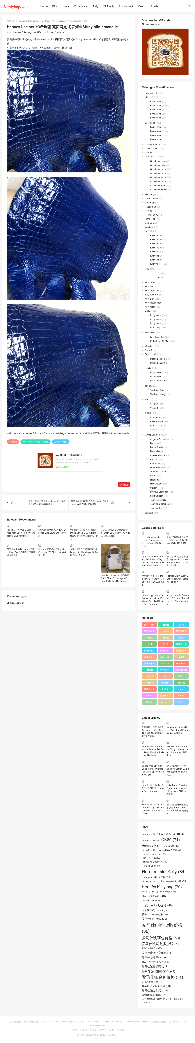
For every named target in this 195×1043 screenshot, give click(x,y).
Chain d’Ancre (151, 148)
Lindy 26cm (155, 315)
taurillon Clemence (165, 683)
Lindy (95, 6)
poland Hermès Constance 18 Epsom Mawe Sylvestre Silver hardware (178, 600)
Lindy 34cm (155, 323)
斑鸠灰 (165, 689)
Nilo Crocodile (75, 20)
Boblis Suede (156, 447)
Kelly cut (154, 251)
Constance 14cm (158, 169)
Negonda (154, 479)
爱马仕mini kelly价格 (149, 625)
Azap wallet (155, 417)
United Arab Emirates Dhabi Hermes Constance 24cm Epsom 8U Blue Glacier (153, 770)
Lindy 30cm (155, 319)
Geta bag (149, 202)
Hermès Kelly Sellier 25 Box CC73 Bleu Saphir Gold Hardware (153, 788)
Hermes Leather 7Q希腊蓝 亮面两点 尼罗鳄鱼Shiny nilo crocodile (98, 433)
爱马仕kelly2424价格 (177, 1021)
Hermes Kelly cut (181, 696)
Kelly (66, 6)
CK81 (155, 840)
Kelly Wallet (155, 263)
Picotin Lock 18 (157, 358)
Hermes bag (181, 669)
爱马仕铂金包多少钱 (149, 664)
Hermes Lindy (149, 677)
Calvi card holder (153, 144)
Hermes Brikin (149, 850)
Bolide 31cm (156, 135)
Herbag (148, 210)
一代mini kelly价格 (149, 644)
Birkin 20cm (155, 101)
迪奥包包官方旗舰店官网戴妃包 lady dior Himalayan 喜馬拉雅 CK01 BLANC (84, 552)
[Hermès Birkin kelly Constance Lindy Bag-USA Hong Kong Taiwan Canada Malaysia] (16, 6)
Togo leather (156, 507)
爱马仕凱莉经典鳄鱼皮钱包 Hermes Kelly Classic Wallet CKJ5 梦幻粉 (177, 541)
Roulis (154, 6)
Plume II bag (156, 425)
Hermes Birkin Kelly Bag (90, 1021)
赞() (124, 484)
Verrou (142, 6)
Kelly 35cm (155, 247)
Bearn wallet (151, 92)
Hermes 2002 (151, 214)
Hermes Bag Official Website (136, 1021)
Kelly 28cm (155, 239)
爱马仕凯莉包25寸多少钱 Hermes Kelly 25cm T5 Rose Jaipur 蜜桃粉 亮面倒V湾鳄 (153, 731)
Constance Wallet (158, 189)
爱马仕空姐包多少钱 (165, 670)
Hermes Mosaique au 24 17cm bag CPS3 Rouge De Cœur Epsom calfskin (153, 809)
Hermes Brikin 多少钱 (149, 696)
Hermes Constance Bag (112, 1021)
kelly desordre (151, 294)
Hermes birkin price (51, 1021)
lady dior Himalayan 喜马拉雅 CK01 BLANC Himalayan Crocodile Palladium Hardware (115, 578)
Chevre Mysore (157, 455)
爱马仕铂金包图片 (150, 982)
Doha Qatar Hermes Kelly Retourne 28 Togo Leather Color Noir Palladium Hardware (153, 561)
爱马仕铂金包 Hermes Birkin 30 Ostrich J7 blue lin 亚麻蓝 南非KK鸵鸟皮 (178, 770)
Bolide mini (155, 139)
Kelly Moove (151, 306)
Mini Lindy (155, 327)
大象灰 (181, 656)
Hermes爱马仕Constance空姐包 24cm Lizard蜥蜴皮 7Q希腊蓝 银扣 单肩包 (115, 532)
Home (44, 6)
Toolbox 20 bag (157, 390)
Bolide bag (150, 122)
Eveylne (148, 194)
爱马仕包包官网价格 (158, 1021)
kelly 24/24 (150, 268)
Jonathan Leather (158, 471)
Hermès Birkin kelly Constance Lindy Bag (33, 20)
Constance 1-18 (158, 161)
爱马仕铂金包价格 (149, 632)
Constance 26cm (158, 181)
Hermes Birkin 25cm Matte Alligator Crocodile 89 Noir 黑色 (177, 578)
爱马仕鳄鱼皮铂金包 (149, 689)
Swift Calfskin (156, 495)
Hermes (165, 637)
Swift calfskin (181, 638)
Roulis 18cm (156, 372)
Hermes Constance (149, 670)
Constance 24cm (158, 177)
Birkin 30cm (155, 109)
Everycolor (155, 463)
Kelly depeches (152, 290)
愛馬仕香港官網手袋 (32, 1021)
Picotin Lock (126, 6)
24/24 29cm (156, 277)
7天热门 (83, 1030)
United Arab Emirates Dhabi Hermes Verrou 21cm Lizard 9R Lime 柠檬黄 (177, 789)
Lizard (153, 475)
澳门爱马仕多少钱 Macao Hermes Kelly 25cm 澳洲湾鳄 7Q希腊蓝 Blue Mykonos (21, 532)
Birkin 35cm (155, 113)
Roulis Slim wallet (158, 380)
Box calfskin (156, 451)
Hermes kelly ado (97, 1025)
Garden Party (151, 198)
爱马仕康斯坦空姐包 (149, 651)
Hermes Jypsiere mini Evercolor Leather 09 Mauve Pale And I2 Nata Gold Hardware (153, 600)
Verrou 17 (155, 403)
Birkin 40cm (155, 117)
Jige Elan (149, 222)
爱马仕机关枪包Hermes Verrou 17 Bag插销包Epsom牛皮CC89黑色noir (153, 580)
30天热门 (74, 1030)
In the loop (150, 218)
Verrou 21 (155, 407)
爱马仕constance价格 (181, 677)
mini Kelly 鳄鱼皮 (168, 891)
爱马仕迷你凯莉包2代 (181, 644)
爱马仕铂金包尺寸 (149, 657)
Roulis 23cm (156, 376)
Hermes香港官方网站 (69, 1021)
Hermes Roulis (181, 689)
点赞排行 (111, 1030)
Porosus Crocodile (159, 491)
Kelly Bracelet (156, 421)
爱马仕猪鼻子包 (181, 651)
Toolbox (148, 385)
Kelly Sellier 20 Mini (159, 341)
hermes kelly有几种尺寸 (181, 683)
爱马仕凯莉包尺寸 (165, 696)
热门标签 (121, 1030)
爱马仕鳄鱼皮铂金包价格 (149, 683)
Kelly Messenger (153, 302)
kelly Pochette (157, 336)
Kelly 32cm (155, 243)
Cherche (149, 152)
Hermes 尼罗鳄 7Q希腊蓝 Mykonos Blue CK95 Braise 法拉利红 (52, 532)
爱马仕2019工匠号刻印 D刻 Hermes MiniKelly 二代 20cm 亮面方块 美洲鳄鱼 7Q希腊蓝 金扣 (84, 534)
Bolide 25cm (156, 127)
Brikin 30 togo (165, 664)
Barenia (154, 443)
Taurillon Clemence (159, 503)
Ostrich (153, 487)
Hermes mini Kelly (165, 625)
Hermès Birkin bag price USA (27, 32)
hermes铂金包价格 (181, 664)
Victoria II (154, 429)
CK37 (145, 840)
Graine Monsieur (158, 467)
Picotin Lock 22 (157, 362)
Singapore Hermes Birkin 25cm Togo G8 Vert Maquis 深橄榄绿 (178, 729)
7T (145, 834)
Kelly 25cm (155, 235)
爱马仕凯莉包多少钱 (149, 638)
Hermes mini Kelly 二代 (165, 677)
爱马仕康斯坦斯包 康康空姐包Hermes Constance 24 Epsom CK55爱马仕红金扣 (177, 561)
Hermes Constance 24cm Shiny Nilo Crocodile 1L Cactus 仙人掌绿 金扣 (177, 751)
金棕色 (181, 701)
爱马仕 (148, 412)
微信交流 (102, 1030)
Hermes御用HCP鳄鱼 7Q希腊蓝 (35, 441)
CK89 (181, 624)
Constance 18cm (158, 173)
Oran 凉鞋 (150, 350)
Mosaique (149, 346)
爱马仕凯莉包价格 (181, 632)
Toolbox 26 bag (157, 394)
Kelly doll (154, 255)
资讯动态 (149, 512)
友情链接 (92, 1030)
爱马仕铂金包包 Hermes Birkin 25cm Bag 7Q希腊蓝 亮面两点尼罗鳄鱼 (21, 552)
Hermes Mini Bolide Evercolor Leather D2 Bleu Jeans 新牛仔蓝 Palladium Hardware (153, 751)
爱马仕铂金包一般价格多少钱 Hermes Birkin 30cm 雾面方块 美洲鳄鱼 (177, 809)
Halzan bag (150, 206)
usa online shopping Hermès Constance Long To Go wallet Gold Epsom (153, 541)
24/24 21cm (156, 273)
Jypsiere (149, 226)
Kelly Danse (150, 286)
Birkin (55, 6)
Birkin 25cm (155, 105)
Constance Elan (157, 185)
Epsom (153, 459)
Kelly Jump (155, 259)
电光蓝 (149, 701)
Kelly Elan (149, 298)
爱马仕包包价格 (15, 1021)
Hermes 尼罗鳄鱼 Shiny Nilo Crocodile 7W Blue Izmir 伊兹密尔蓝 (52, 552)
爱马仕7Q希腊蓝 (60, 441)
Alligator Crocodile (159, 439)
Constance (80, 6)
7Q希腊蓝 (13, 441)
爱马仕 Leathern (59, 20)
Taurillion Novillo (158, 499)
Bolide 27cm (156, 131)
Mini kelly (108, 6)
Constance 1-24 (158, 165)
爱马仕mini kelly (165, 657)
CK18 (165, 644)
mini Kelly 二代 (165, 702)
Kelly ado (149, 282)
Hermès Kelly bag (165, 632)
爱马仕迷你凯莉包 (165, 651)
